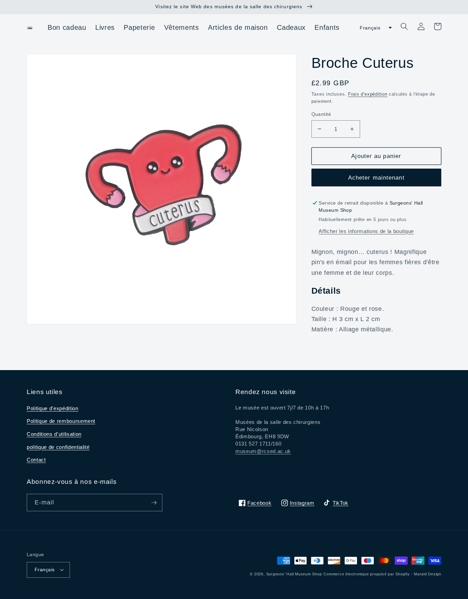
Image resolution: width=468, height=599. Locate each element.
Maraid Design (427, 574)
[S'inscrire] (154, 503)
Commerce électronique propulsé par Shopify (366, 574)
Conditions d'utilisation (54, 434)
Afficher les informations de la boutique (366, 231)
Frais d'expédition (367, 94)
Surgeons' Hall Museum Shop (294, 574)
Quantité (321, 114)
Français (45, 569)
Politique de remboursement (61, 421)
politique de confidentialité (58, 447)
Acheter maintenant (376, 177)
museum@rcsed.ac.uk (263, 451)
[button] (374, 27)
